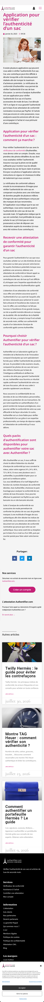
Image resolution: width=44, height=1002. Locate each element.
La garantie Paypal (10, 922)
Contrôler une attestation (13, 893)
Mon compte (8, 896)
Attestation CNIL (9, 944)
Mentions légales (23, 999)
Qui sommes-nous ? (11, 926)
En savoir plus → (8, 615)
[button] (41, 966)
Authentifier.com (8, 581)
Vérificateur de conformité (13, 886)
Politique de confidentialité (14, 941)
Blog (5, 948)
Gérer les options (22, 994)
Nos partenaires (9, 915)
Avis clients (7, 912)
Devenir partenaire (10, 919)
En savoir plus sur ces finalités (35, 981)
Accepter (22, 988)
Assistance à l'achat (11, 889)
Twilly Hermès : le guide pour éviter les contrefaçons (21, 672)
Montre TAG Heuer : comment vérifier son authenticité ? (21, 740)
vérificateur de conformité (14, 150)
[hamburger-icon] (40, 8)
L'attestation (8, 908)
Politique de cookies (11, 937)
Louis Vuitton (8, 959)
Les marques (10, 956)
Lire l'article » (9, 694)
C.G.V (5, 930)
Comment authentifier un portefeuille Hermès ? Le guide (18, 814)
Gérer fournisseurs (6, 981)
